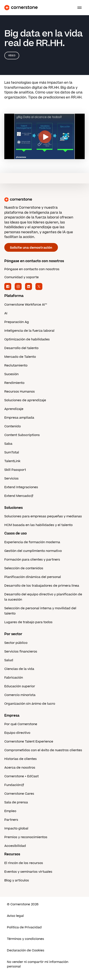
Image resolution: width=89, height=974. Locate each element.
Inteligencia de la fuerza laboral (29, 330)
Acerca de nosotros (19, 767)
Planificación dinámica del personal (32, 577)
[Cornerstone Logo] (21, 7)
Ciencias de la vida (19, 669)
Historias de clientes (20, 759)
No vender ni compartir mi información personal (37, 964)
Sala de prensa (16, 802)
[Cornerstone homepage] (44, 199)
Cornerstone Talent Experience (28, 741)
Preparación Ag (16, 322)
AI (5, 313)
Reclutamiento (15, 365)
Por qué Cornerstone (20, 724)
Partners (11, 819)
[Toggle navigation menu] (77, 8)
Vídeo (11, 55)
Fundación (12, 785)
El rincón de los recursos (23, 863)
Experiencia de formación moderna (32, 542)
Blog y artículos (16, 880)
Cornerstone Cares (19, 793)
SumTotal (11, 452)
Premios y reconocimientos (25, 837)
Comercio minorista (19, 695)
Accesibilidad (15, 846)
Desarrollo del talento (21, 348)
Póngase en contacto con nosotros (31, 269)
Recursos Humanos (19, 391)
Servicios (11, 478)
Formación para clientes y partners (32, 559)
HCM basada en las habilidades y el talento (38, 525)
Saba (8, 443)
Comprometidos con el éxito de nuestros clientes (43, 750)
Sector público (15, 643)
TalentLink (12, 461)
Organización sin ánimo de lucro (29, 703)
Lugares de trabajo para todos (28, 622)
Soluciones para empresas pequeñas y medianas (43, 516)
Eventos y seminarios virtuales (28, 871)
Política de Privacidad (24, 927)
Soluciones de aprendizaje (25, 400)
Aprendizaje (13, 409)
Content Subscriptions (22, 435)
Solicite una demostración (31, 247)
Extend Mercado (17, 496)
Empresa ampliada (19, 417)
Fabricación (13, 677)
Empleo (10, 811)
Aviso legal (15, 916)
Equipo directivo (17, 733)
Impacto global (16, 828)
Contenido (12, 426)
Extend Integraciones (21, 487)
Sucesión (11, 374)
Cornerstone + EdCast (21, 776)
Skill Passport (15, 470)
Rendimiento (14, 383)
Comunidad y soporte (21, 277)
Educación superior (19, 686)
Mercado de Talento (20, 357)
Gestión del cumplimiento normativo (33, 551)
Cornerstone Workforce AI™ (25, 304)
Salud (8, 660)
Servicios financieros (20, 651)
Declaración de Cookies (25, 950)
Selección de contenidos (23, 568)
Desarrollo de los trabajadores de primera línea (41, 585)
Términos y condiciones (25, 939)
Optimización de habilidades (27, 339)
